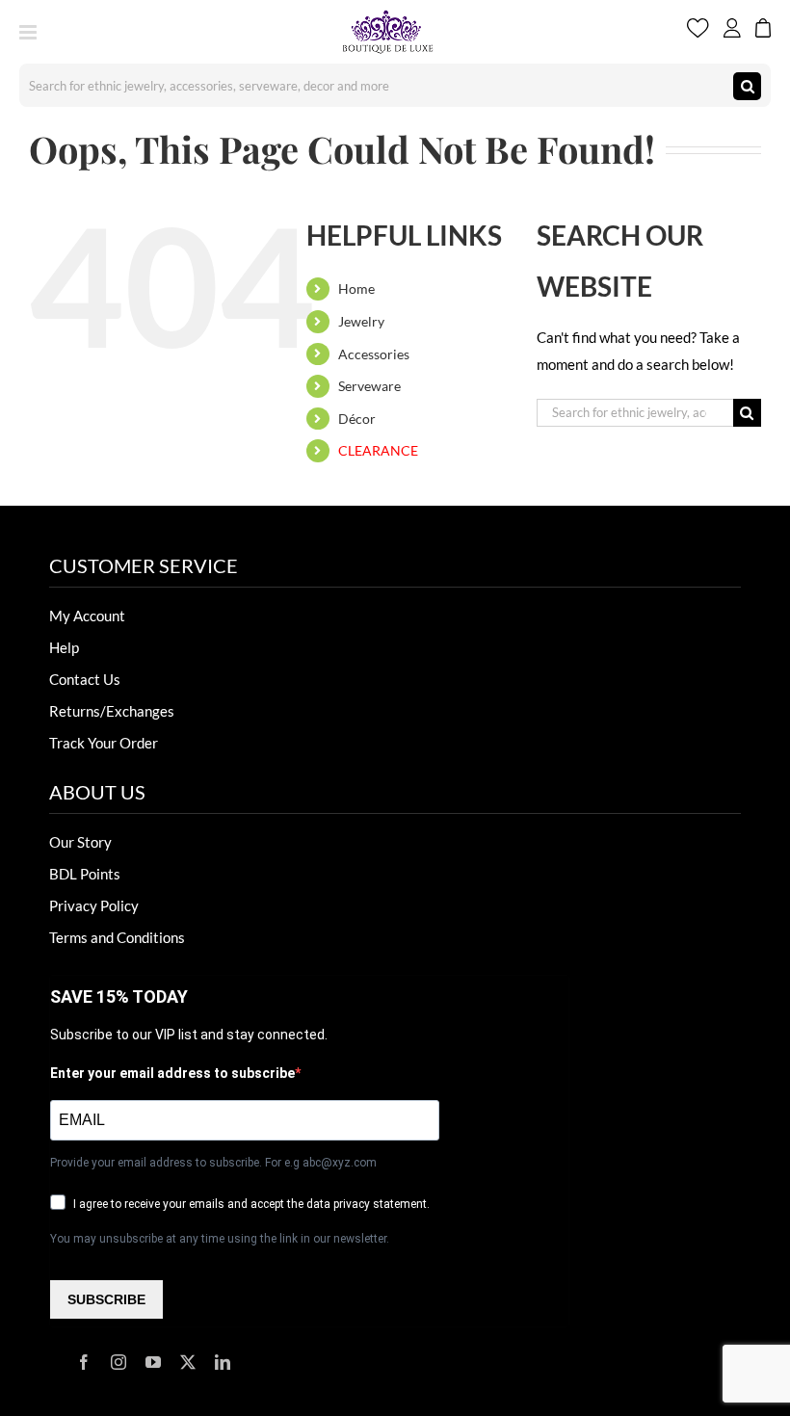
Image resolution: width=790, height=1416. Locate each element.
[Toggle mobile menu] (29, 32)
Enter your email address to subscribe (172, 1073)
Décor (357, 418)
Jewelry (361, 321)
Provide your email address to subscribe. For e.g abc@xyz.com (213, 1162)
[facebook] (84, 1362)
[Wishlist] (698, 31)
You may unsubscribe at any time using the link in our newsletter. (219, 1239)
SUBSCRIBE (106, 1299)
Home (356, 288)
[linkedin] (222, 1362)
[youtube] (153, 1362)
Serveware (369, 386)
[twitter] (188, 1362)
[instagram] (118, 1362)
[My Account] (732, 31)
